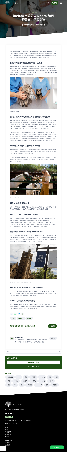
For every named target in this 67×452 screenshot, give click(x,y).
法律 (9, 381)
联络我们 (54, 3)
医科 (57, 377)
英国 (26, 377)
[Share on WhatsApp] (15, 314)
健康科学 (25, 381)
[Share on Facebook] (11, 314)
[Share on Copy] (22, 314)
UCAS (19, 377)
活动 (6, 427)
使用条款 (7, 445)
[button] (48, 3)
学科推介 (21, 318)
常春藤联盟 (10, 377)
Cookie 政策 (8, 440)
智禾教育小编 (19, 337)
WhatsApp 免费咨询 (33, 362)
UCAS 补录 (39, 385)
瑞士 (22, 385)
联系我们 (53, 326)
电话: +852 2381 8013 (11, 423)
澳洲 (14, 318)
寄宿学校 (42, 377)
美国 (50, 377)
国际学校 (55, 385)
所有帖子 (53, 338)
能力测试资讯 (8, 434)
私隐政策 (7, 442)
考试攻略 (51, 381)
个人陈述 (43, 381)
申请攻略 (34, 381)
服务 (6, 429)
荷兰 (15, 385)
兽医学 (29, 318)
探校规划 (30, 385)
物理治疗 (16, 381)
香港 (9, 385)
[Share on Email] (19, 314)
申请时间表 (8, 432)
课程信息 (34, 12)
